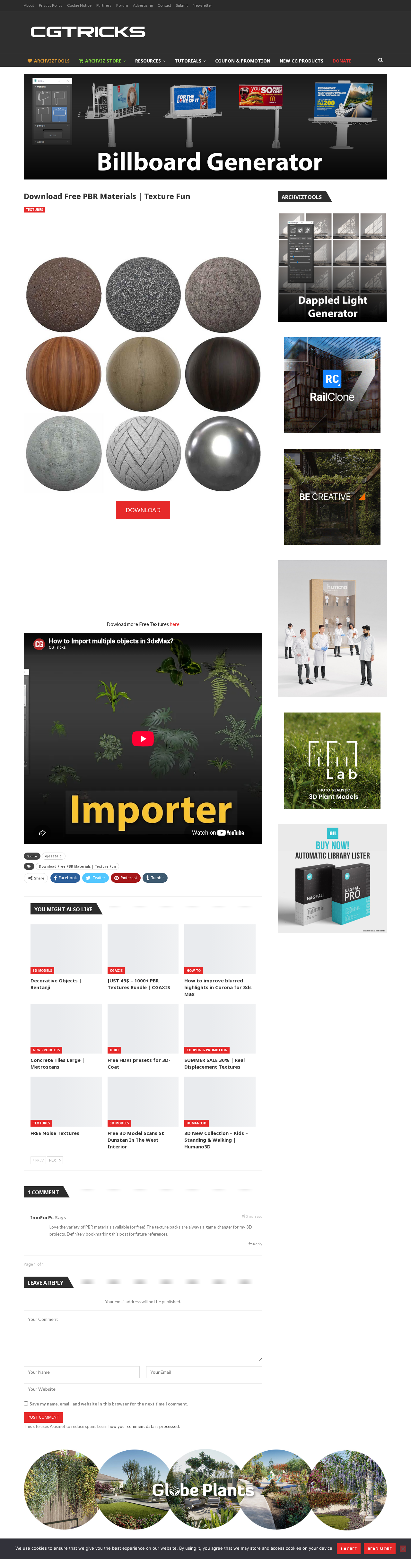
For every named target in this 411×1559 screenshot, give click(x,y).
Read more (380, 1549)
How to (194, 970)
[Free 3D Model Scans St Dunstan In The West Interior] (143, 1101)
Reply (257, 1243)
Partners (103, 5)
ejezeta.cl (53, 856)
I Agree (349, 1549)
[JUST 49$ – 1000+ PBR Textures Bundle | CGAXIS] (143, 949)
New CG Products (301, 61)
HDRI (114, 1050)
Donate (342, 61)
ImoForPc (42, 1217)
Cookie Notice (79, 5)
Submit (182, 5)
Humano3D (196, 1123)
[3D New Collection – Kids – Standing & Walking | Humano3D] (220, 1101)
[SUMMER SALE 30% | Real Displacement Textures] (220, 1029)
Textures (34, 209)
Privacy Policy (50, 5)
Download (143, 509)
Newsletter (202, 5)
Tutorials (188, 61)
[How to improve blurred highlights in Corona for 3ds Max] (220, 949)
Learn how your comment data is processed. (138, 1426)
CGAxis (116, 970)
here (174, 624)
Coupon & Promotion (242, 61)
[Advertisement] (143, 233)
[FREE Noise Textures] (66, 1101)
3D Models (42, 970)
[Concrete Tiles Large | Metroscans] (66, 1029)
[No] (403, 1549)
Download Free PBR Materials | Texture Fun (77, 866)
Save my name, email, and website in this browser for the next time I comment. (109, 1403)
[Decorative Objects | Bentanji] (66, 949)
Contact (164, 5)
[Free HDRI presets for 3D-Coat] (143, 1029)
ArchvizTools (52, 61)
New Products (46, 1050)
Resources (148, 61)
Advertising (143, 5)
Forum (122, 5)
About (29, 5)
